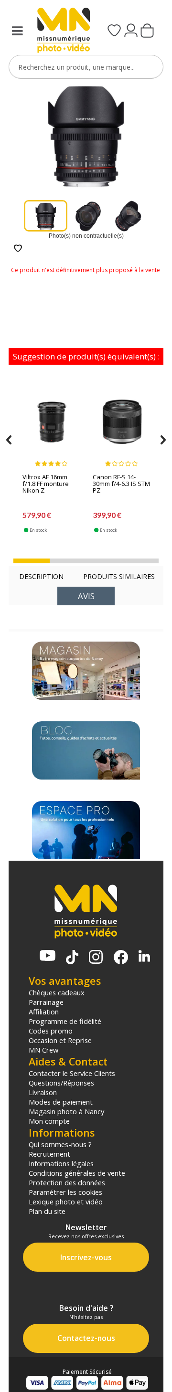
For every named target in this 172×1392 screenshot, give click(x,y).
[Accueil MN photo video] (60, 31)
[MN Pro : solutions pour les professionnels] (86, 830)
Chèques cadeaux (57, 992)
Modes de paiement (61, 1102)
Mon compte (49, 1121)
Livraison (43, 1092)
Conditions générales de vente (77, 1173)
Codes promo (51, 1030)
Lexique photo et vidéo (66, 1201)
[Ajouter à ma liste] (18, 249)
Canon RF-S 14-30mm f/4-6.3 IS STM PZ (121, 484)
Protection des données (67, 1182)
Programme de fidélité (65, 1021)
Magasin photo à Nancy (66, 1111)
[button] (31, 561)
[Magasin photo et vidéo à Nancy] (86, 671)
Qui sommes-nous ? (60, 1144)
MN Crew (43, 1050)
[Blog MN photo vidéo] (86, 750)
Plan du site (47, 1211)
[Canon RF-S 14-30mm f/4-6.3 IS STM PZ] (121, 425)
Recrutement (49, 1154)
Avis (86, 596)
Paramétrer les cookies (65, 1192)
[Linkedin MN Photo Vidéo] (144, 957)
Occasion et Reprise (60, 1040)
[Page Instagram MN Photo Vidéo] (96, 958)
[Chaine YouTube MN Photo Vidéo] (47, 956)
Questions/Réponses (61, 1082)
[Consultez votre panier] (147, 31)
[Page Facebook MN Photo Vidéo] (121, 958)
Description (41, 576)
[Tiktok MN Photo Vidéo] (72, 958)
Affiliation (44, 1011)
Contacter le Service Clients (72, 1073)
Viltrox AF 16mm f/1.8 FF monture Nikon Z (45, 484)
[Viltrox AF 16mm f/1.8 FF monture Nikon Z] (51, 425)
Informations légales (61, 1163)
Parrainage (46, 1002)
